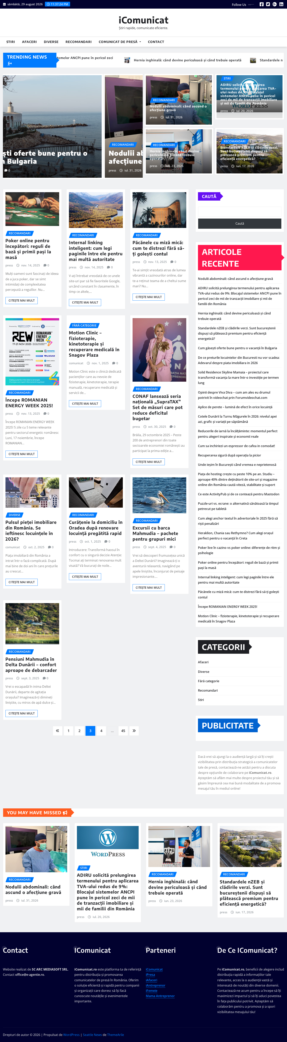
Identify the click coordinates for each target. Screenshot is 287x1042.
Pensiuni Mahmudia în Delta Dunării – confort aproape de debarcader (31, 660)
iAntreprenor (155, 981)
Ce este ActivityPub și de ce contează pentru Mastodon (238, 490)
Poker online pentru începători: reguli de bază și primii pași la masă (28, 244)
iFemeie (151, 986)
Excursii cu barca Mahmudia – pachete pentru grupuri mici (155, 529)
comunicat (76, 359)
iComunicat (143, 19)
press (12, 155)
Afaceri (29, 42)
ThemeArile (115, 1030)
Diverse (51, 42)
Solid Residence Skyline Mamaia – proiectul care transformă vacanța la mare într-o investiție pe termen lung (238, 373)
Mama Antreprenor (160, 991)
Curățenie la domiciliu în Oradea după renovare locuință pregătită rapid (96, 523)
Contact (156, 42)
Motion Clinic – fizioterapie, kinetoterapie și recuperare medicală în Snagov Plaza (94, 339)
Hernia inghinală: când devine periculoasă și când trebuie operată (174, 155)
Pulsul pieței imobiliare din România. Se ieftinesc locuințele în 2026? (31, 526)
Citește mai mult (22, 296)
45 (123, 726)
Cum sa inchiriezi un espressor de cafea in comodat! (236, 441)
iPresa (150, 970)
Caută (209, 192)
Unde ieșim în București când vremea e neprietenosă (237, 460)
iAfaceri (151, 976)
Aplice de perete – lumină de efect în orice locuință (235, 403)
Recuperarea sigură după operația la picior (229, 451)
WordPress (71, 1030)
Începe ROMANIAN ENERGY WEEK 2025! (29, 398)
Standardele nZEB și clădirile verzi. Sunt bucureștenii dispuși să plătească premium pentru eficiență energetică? (249, 153)
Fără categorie (208, 677)
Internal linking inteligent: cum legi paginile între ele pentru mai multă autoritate (96, 246)
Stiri (10, 42)
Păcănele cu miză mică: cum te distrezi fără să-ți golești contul (158, 243)
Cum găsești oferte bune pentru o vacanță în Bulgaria (237, 344)
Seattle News (92, 1030)
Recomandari (79, 42)
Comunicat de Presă (119, 42)
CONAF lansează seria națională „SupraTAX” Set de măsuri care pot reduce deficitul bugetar (158, 403)
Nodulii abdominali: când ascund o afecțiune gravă (178, 108)
